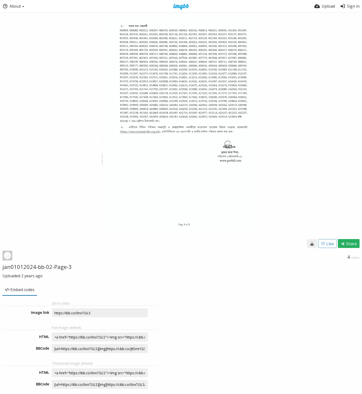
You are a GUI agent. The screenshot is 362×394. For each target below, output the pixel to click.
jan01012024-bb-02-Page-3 (37, 266)
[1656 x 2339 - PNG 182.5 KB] (312, 243)
